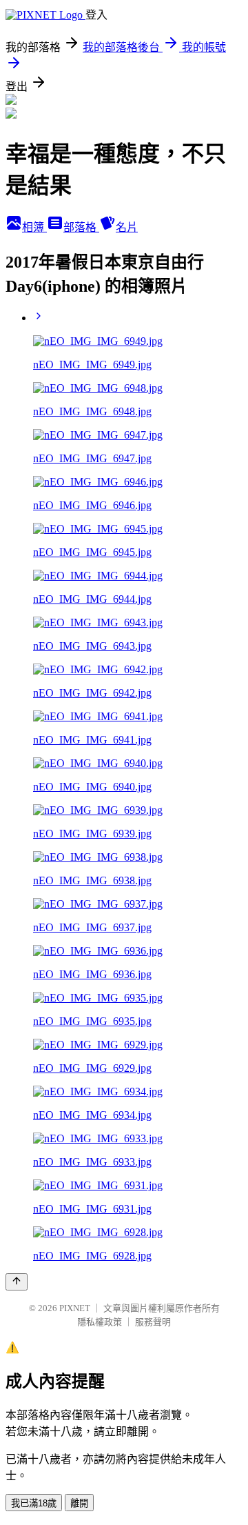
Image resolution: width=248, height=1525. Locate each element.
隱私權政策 (99, 1322)
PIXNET (74, 1308)
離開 (79, 1503)
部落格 (81, 227)
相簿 (34, 227)
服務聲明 (153, 1322)
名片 (127, 227)
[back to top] (17, 1281)
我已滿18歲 (33, 1503)
